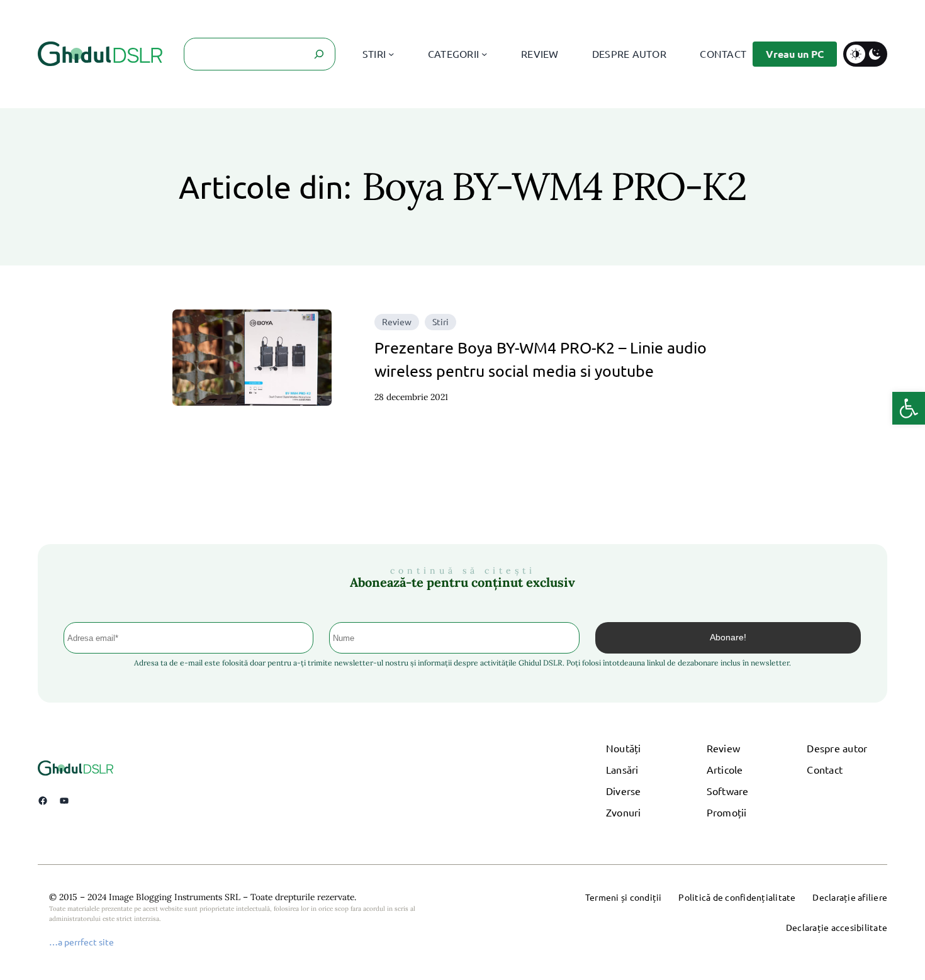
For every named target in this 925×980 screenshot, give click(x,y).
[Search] (319, 54)
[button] (908, 408)
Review (397, 321)
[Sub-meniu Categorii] (484, 54)
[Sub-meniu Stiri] (391, 54)
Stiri (440, 321)
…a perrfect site (81, 941)
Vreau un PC (795, 53)
